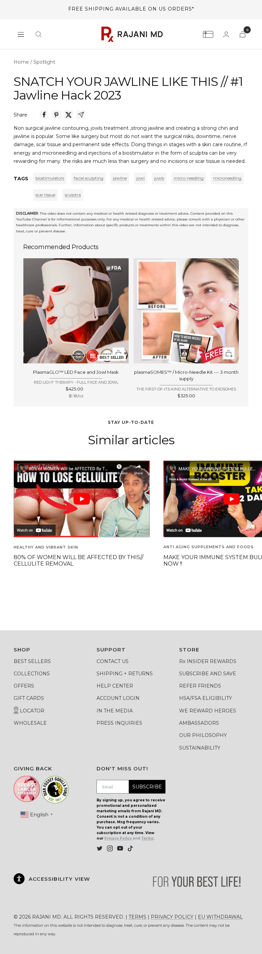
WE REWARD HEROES (207, 711)
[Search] (38, 34)
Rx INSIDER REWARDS (207, 661)
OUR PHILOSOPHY (203, 735)
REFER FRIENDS (200, 686)
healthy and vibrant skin (46, 547)
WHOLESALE (30, 723)
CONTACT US (113, 661)
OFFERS (24, 686)
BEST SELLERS (32, 661)
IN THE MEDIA (115, 711)
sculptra (73, 194)
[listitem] (44, 114)
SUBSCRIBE (147, 787)
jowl (140, 178)
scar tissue (45, 194)
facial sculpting (88, 178)
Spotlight (44, 62)
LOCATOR (31, 711)
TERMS (137, 917)
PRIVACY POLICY (172, 917)
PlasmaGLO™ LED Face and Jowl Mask (76, 372)
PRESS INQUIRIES (119, 723)
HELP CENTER (115, 686)
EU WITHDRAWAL (220, 917)
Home (21, 62)
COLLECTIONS (32, 674)
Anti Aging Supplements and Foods (208, 546)
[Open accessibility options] (19, 878)
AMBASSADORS (199, 723)
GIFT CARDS (29, 698)
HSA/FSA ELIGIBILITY (205, 698)
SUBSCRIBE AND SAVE (207, 674)
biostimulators (49, 178)
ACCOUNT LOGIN (118, 698)
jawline (120, 178)
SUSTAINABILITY (199, 748)
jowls (159, 178)
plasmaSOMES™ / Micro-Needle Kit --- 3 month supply (186, 375)
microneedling (227, 178)
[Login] (226, 34)
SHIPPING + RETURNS (125, 674)
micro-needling (189, 178)
